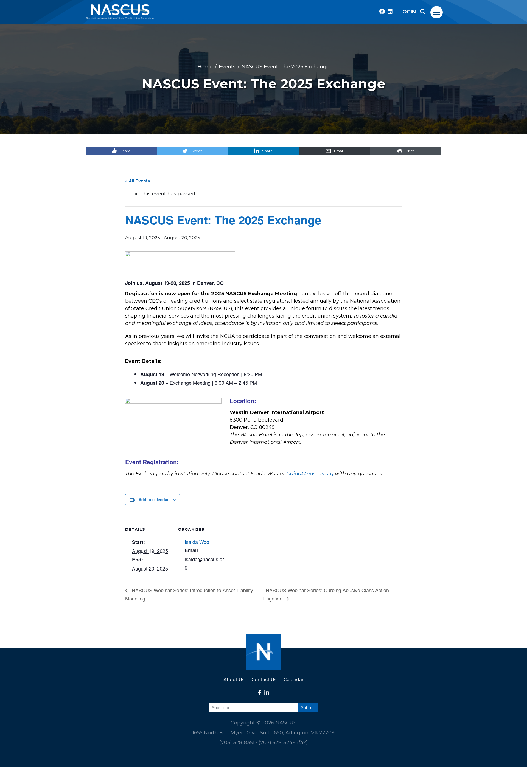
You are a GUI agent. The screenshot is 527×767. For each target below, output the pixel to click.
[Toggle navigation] (436, 12)
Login (407, 12)
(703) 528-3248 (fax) (283, 743)
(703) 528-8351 (236, 743)
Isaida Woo (197, 541)
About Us (234, 679)
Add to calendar (154, 499)
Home (205, 66)
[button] (422, 12)
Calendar (294, 679)
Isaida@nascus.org (309, 474)
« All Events (137, 181)
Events (227, 66)
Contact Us (264, 679)
